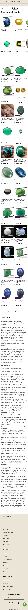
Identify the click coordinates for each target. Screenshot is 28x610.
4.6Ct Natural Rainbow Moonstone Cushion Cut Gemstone (19, 240)
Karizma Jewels (16, 609)
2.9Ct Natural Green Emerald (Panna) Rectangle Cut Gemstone (7, 281)
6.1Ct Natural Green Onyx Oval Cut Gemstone (20, 79)
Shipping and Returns (8, 586)
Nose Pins (5, 535)
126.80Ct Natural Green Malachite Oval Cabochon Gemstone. (19, 119)
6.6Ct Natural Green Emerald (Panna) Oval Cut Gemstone (20, 220)
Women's (5, 520)
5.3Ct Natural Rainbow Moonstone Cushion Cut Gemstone (6, 260)
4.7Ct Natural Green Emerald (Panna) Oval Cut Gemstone (7, 79)
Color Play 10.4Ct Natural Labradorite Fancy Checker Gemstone (19, 139)
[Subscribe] (22, 598)
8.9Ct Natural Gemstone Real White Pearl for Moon (7, 240)
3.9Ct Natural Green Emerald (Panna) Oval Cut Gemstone (7, 220)
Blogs (4, 571)
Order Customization (8, 559)
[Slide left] (11, 36)
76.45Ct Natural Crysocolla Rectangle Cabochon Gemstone (6, 160)
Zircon (15, 51)
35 (19, 311)
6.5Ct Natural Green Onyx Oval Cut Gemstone (7, 139)
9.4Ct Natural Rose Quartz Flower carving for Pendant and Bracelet (7, 119)
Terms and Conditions (8, 580)
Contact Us (5, 556)
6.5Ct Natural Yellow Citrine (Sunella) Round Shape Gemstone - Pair (20, 98)
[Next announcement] (25, 1)
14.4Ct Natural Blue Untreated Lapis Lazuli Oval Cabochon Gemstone (20, 281)
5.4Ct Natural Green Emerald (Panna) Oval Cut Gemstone (7, 98)
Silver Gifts (5, 529)
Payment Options (7, 589)
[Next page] (23, 311)
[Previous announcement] (2, 1)
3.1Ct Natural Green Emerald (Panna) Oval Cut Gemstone (7, 180)
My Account (6, 565)
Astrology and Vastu (8, 532)
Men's (4, 523)
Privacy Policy (6, 583)
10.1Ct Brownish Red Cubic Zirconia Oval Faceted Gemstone (6, 200)
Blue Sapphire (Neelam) (5, 29)
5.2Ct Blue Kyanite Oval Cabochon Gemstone (19, 180)
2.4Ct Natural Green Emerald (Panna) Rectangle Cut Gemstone (20, 260)
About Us (5, 553)
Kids (4, 526)
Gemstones (5, 541)
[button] (2, 8)
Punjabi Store (6, 538)
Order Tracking (6, 568)
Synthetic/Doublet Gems (6, 52)
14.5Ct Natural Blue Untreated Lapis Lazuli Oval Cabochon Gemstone (20, 301)
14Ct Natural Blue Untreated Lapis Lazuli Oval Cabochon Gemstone (7, 301)
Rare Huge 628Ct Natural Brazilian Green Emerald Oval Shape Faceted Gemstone (20, 160)
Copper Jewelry (6, 544)
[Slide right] (16, 36)
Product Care (6, 562)
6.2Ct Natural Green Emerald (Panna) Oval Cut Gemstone (20, 200)
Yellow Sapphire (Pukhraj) (17, 29)
